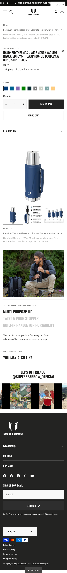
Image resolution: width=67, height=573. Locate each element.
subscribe (32, 505)
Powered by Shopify (40, 564)
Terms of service (10, 554)
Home (6, 25)
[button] (62, 12)
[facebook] (4, 475)
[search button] (11, 12)
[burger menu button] (5, 12)
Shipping (8, 69)
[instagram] (18, 475)
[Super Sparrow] (33, 12)
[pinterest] (11, 475)
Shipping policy (10, 558)
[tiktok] (25, 475)
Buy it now (46, 104)
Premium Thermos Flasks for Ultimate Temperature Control (31, 30)
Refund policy (9, 545)
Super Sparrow (20, 564)
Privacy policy (9, 549)
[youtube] (32, 475)
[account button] (56, 12)
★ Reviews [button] (33, 569)
